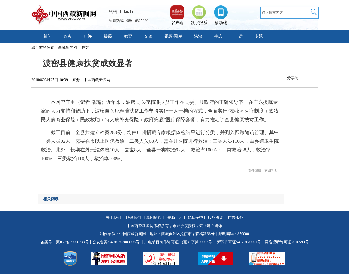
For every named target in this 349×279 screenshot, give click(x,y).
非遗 (238, 36)
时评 (88, 36)
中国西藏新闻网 (132, 234)
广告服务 (235, 218)
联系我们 (133, 218)
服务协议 (215, 218)
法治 (198, 36)
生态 (218, 36)
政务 (68, 36)
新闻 (47, 36)
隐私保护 (195, 218)
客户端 (177, 9)
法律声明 (174, 218)
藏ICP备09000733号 (72, 242)
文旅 (148, 36)
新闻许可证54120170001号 (239, 242)
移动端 (221, 22)
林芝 (85, 48)
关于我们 (113, 218)
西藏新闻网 (67, 48)
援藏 (108, 36)
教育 (128, 36)
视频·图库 (173, 36)
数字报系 (199, 22)
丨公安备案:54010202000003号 (114, 242)
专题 (259, 36)
